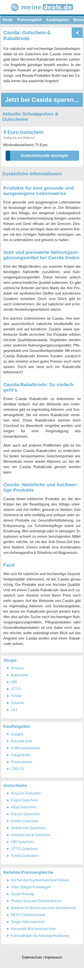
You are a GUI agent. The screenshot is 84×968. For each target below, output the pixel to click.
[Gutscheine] (77, 33)
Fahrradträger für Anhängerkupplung (40, 936)
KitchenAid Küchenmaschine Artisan (40, 880)
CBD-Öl (17, 769)
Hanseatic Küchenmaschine (33, 929)
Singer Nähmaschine (28, 922)
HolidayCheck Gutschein (31, 835)
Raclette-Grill (21, 741)
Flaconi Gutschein (25, 814)
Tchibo (16, 696)
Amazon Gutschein (26, 793)
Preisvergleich (29, 20)
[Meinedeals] (42, 13)
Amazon (17, 668)
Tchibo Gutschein (25, 856)
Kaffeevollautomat (25, 748)
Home (7, 20)
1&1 (14, 710)
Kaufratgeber (57, 20)
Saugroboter (21, 755)
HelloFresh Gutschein (28, 828)
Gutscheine (15, 785)
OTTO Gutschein (24, 849)
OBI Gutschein (22, 842)
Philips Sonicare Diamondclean (36, 901)
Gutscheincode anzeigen (44, 155)
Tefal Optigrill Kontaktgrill (31, 887)
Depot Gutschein (24, 800)
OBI (14, 682)
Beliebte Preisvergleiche (28, 872)
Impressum (53, 957)
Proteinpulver (21, 762)
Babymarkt (19, 675)
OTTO (16, 689)
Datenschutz (32, 957)
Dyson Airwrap (22, 894)
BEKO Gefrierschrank (28, 915)
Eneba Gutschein (25, 821)
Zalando (17, 703)
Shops (10, 660)
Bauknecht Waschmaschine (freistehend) (43, 908)
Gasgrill (17, 734)
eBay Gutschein (23, 807)
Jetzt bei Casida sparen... (42, 99)
